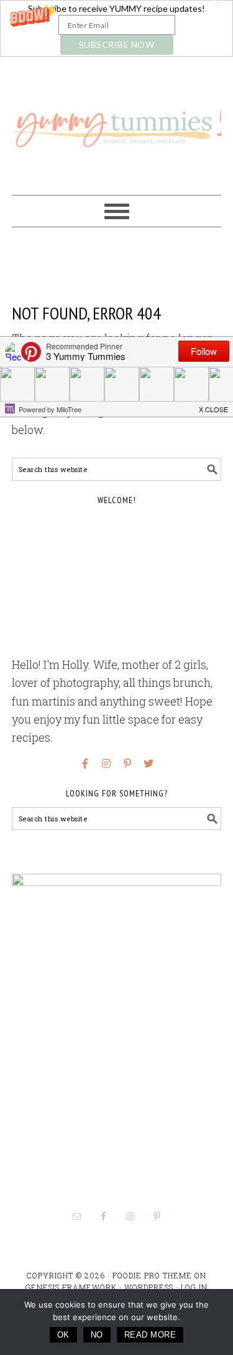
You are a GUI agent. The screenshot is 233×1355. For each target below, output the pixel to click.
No (97, 1334)
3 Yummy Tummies (117, 120)
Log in (194, 1287)
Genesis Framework (71, 1287)
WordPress (148, 1287)
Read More (150, 1334)
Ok (63, 1334)
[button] (116, 28)
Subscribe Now (117, 44)
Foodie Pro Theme (152, 1275)
